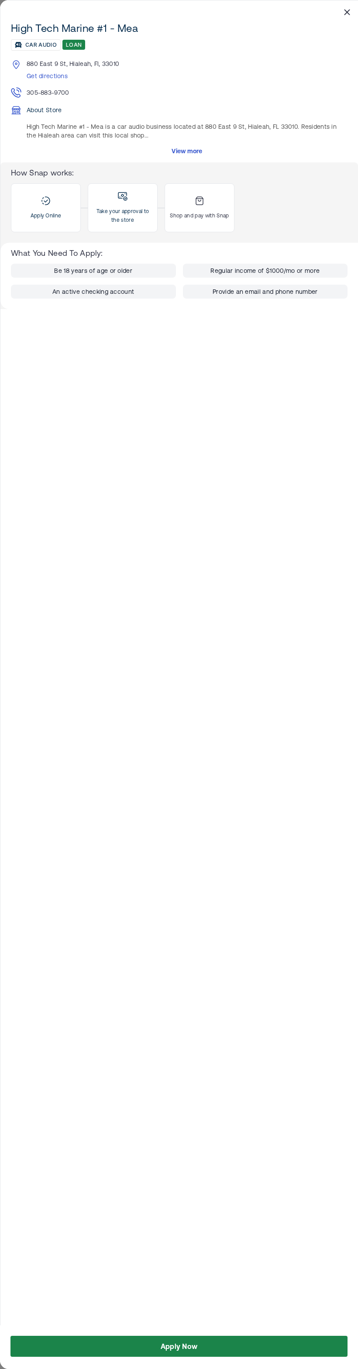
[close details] (347, 12)
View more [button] (187, 151)
